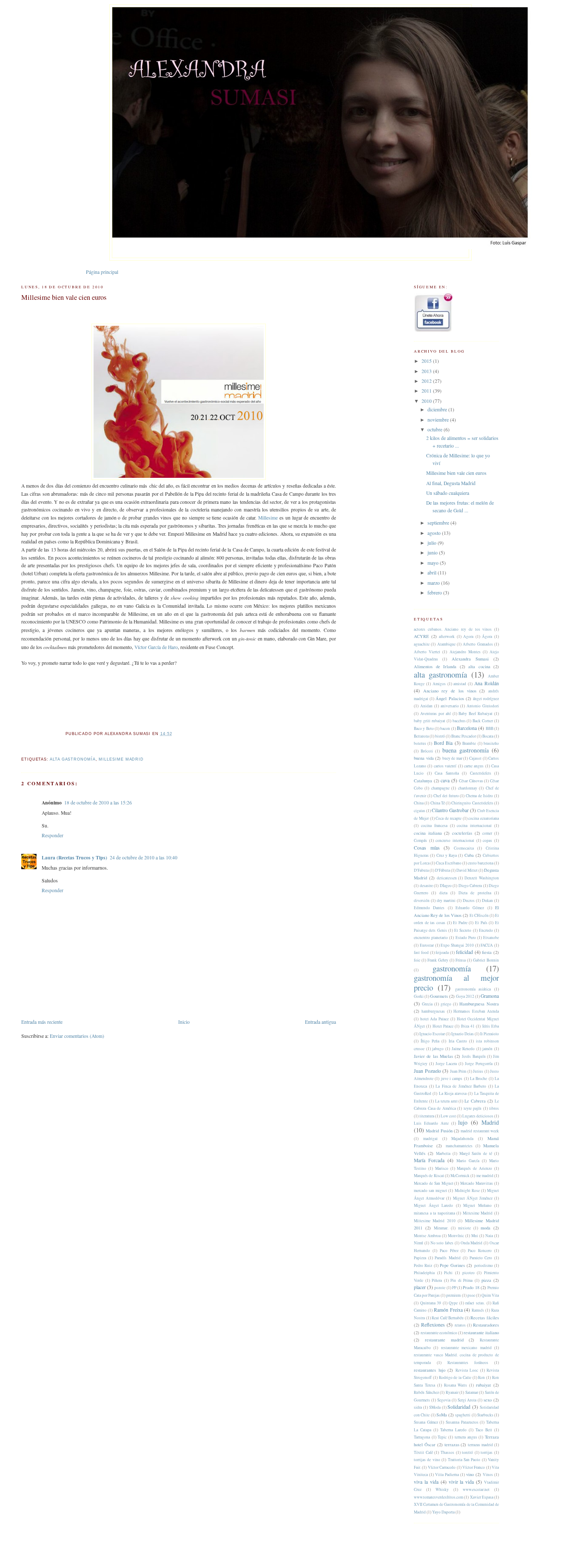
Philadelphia (424, 1272)
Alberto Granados (478, 644)
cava (445, 780)
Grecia (427, 1004)
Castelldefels (480, 773)
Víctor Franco (473, 1467)
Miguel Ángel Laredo (433, 1205)
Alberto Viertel (427, 652)
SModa (435, 1407)
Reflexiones (433, 1324)
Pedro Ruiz (423, 1265)
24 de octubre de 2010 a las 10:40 (143, 857)
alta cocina (479, 666)
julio (432, 543)
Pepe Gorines (452, 1265)
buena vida (424, 758)
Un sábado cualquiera (447, 493)
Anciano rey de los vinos (449, 691)
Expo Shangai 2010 (457, 945)
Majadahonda (462, 1138)
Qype (453, 1303)
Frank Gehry (437, 960)
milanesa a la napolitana (434, 1213)
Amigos (439, 683)
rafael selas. (475, 1303)
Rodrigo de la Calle (455, 1377)
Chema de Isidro (479, 795)
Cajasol (475, 758)
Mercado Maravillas (476, 1183)
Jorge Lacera (446, 1063)
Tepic (442, 1437)
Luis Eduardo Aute (431, 1123)
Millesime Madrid (121, 759)
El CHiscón (479, 915)
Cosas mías (427, 847)
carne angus (474, 766)
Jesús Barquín (473, 1056)
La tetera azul (446, 1101)
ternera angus (466, 1437)
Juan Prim (458, 1071)
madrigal (430, 1138)
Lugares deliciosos (477, 1116)
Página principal (102, 272)
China (419, 803)
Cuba (469, 855)
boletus (420, 743)
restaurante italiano (481, 1332)
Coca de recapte (448, 818)
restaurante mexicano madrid (466, 1347)
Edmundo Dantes (429, 907)
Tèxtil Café (423, 1452)
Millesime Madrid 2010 (435, 1220)
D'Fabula (421, 870)
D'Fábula (442, 870)
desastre (426, 885)
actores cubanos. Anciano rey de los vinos (453, 629)
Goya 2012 (465, 996)
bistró (440, 736)
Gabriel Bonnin (486, 960)
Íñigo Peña (430, 1041)
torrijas (487, 1452)
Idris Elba (490, 1026)
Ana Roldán (486, 683)
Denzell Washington (481, 878)
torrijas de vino (427, 1459)
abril (432, 572)
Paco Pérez (449, 1250)
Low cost (448, 1116)
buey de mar (452, 758)
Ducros (469, 900)
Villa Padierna (447, 1474)
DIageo (446, 885)
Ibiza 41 (468, 1026)
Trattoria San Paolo (464, 1459)
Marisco (441, 1168)
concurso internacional (455, 840)
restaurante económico (439, 1332)
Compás (420, 840)
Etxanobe (491, 937)
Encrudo (486, 930)
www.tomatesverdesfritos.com (438, 1497)
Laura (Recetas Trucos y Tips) (74, 857)
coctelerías (462, 833)
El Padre (460, 922)
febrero (435, 592)
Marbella (443, 1153)
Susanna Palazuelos (462, 1422)
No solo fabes (442, 1243)
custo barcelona (480, 863)
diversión (422, 900)
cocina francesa (434, 825)
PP (454, 1287)
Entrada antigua (320, 1022)
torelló (467, 1452)
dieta (443, 893)
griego (446, 1004)
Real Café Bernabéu (448, 1318)
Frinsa (461, 960)
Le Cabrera (475, 1101)
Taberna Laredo (453, 1430)
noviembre (438, 419)
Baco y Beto (424, 728)
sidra (418, 1407)
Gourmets (439, 996)
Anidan (426, 706)
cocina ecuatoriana (483, 818)
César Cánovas (471, 781)
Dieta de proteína (475, 893)
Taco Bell (484, 1430)
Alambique (446, 644)
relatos (460, 1325)
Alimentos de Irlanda (435, 666)
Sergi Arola (467, 1400)
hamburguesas (433, 1011)
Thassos (447, 1452)
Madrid (490, 1122)
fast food (421, 952)
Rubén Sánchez (426, 1392)
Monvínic (456, 1235)
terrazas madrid (480, 1444)
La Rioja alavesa (453, 1093)
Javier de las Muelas (433, 1056)
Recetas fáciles (484, 1318)
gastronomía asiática (473, 989)
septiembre (438, 523)
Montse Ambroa (427, 1235)
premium (453, 1295)
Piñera (437, 1280)
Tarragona (422, 1437)
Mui (474, 1235)
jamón (487, 1048)
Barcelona (467, 728)
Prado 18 (471, 1287)
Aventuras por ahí (435, 713)
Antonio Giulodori (483, 706)
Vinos (488, 1474)
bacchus (459, 721)
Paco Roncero (480, 1250)
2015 (427, 361)
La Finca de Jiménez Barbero (461, 1086)
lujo (462, 1122)
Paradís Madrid (448, 1258)
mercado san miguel (430, 1190)
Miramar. (441, 1228)
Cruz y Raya (446, 855)
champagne (440, 788)
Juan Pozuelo (427, 1071)
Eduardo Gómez (470, 907)
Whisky (442, 1489)
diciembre (437, 409)
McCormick (460, 1175)
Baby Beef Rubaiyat (476, 713)
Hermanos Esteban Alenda (476, 1011)
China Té (437, 803)
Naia (489, 1235)
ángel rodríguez (486, 698)
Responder (52, 835)
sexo (488, 1400)
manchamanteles (459, 1146)
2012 (427, 381)
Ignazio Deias (462, 1034)
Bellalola (421, 736)
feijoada (442, 952)
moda (485, 1228)
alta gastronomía (73, 759)
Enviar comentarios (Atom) (77, 1036)
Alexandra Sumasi (470, 659)
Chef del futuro (446, 795)
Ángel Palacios (450, 698)
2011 (427, 391)
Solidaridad (458, 1407)
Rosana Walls (455, 1385)
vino (470, 1474)
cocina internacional (474, 825)
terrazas (451, 1444)
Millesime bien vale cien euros (63, 297)
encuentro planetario (431, 937)
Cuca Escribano (448, 863)
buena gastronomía (465, 750)
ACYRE (421, 636)
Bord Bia (443, 743)
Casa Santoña (447, 773)
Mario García (467, 1160)
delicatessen (447, 878)
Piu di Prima (461, 1280)
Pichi (448, 1272)
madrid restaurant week (480, 1131)
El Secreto (462, 930)
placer (420, 1287)
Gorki (419, 996)
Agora (468, 636)
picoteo (468, 1272)
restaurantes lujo (429, 1370)
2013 (427, 371)
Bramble (469, 743)
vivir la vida (461, 1482)
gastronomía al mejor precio (456, 982)
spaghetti (462, 1415)
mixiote (464, 1228)
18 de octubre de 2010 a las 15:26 (98, 802)
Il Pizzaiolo (489, 1034)
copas (487, 840)
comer (487, 833)
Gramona (490, 996)
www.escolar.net (476, 1489)
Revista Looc (467, 1370)
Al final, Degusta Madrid (451, 483)
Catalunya (423, 781)
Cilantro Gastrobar (450, 810)
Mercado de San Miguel (433, 1183)
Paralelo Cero (481, 1258)
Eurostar (427, 945)
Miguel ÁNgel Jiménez (473, 1198)
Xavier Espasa (481, 1497)
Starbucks (485, 1415)
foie (417, 960)
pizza (486, 1280)
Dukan (487, 900)
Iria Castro (458, 1041)
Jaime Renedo (463, 1048)
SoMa (441, 1415)
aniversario (450, 706)
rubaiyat (483, 1385)
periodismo (483, 1265)
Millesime (268, 517)
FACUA (487, 945)
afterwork (447, 636)
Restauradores (486, 1325)
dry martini (446, 900)
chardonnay (467, 788)
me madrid (484, 1175)
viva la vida (426, 1482)
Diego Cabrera (470, 885)
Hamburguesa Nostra (479, 1004)
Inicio (184, 1022)
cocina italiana (428, 833)
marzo (434, 583)
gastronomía (452, 968)
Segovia (443, 1400)
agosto (434, 533)
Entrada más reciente (42, 1022)
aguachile (422, 644)
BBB (489, 728)
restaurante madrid (444, 1340)
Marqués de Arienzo (474, 1168)
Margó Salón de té (476, 1153)
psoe (471, 1295)
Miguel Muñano (477, 1205)
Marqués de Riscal (429, 1175)
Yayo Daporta (443, 1512)
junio (433, 552)
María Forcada (429, 1160)
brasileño (491, 743)
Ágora (487, 636)
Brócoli (427, 751)
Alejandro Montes (465, 652)
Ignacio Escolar (432, 1034)
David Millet (467, 870)
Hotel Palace (443, 1026)
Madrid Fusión (439, 1131)
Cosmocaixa (464, 848)
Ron (481, 1377)
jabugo (438, 1048)
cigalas (419, 810)
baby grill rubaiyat (429, 721)
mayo (433, 563)
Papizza (420, 1258)
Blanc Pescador (463, 736)
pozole (439, 1287)
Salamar (471, 1392)
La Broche (478, 1078)
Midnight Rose (467, 1190)
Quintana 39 (430, 1303)
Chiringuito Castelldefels (472, 803)
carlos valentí (445, 766)
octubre (435, 429)
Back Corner (483, 721)
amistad (459, 683)
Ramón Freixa (448, 1310)
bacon (445, 728)
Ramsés (478, 1310)
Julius (478, 1071)
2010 (427, 401)
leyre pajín (473, 1108)
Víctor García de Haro (156, 647)
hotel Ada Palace (434, 1019)
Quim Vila (490, 1295)
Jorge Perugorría (479, 1063)
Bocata (487, 736)
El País (481, 922)
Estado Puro (466, 937)
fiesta (487, 952)
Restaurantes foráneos (467, 1362)
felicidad (464, 952)
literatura (426, 1116)
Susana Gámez (426, 1422)
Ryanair (452, 1392)
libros (494, 1108)
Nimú (418, 1243)
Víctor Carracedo (442, 1467)
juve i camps (452, 1078)
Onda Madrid (472, 1243)
